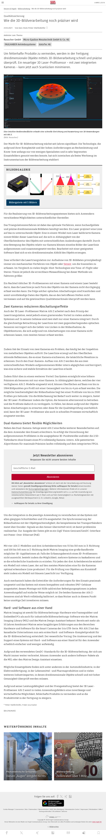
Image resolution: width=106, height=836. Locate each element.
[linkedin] (53, 833)
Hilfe (100, 809)
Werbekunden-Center (72, 809)
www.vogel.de (97, 822)
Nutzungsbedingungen (39, 489)
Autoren (64, 811)
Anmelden (99, 3)
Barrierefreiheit (44, 809)
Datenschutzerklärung (22, 492)
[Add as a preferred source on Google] (53, 803)
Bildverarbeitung (24, 9)
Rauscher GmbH (12, 39)
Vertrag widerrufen (45, 811)
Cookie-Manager (8, 809)
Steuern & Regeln (10, 9)
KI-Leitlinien (57, 811)
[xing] (37, 832)
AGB (51, 809)
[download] (83, 832)
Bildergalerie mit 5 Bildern (23, 202)
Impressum (84, 809)
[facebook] (7, 833)
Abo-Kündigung (59, 809)
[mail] (68, 833)
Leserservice (19, 809)
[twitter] (22, 833)
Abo (26, 809)
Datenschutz (33, 809)
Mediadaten (93, 809)
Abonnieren (53, 477)
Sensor (67, 264)
